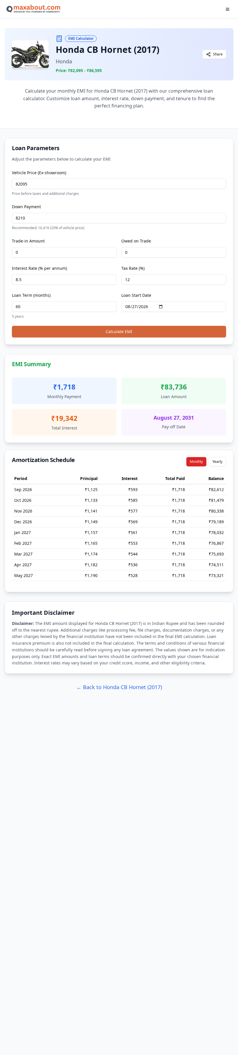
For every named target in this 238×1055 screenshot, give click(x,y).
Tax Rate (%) (133, 268)
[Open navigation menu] (227, 9)
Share (218, 54)
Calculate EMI (119, 331)
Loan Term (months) (31, 295)
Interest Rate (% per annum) (39, 268)
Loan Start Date (136, 295)
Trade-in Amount (28, 241)
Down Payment (26, 206)
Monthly (196, 461)
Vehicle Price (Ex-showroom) (39, 172)
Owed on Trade (136, 241)
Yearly (217, 461)
